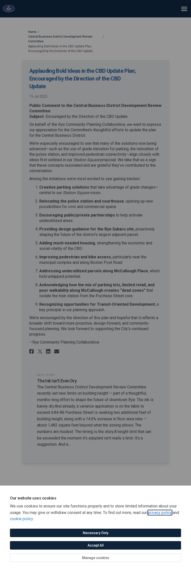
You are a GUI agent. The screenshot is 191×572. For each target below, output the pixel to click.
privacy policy (160, 512)
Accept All (96, 545)
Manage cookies (95, 558)
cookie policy (21, 518)
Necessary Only (95, 533)
